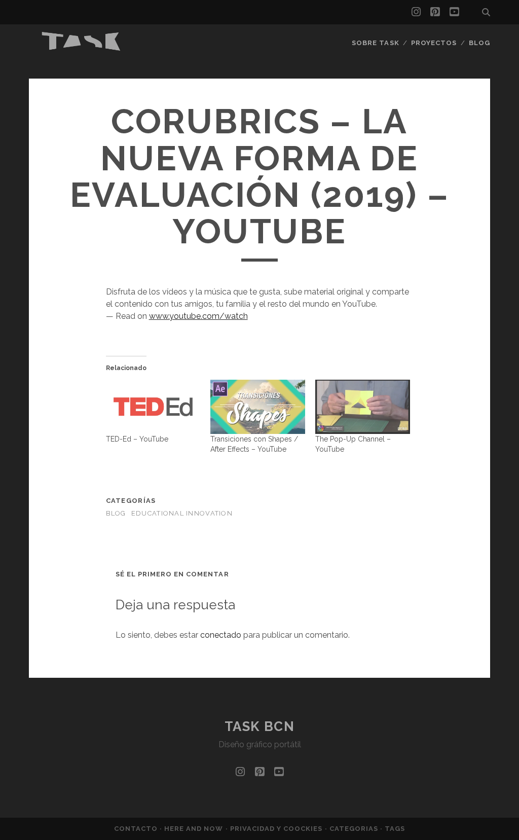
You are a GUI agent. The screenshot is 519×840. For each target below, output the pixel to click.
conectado (220, 635)
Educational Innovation (182, 513)
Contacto (137, 828)
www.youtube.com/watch (198, 316)
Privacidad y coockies (277, 828)
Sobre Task (375, 43)
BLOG (116, 513)
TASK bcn (259, 726)
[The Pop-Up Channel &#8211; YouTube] (362, 407)
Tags (395, 828)
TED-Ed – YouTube (137, 439)
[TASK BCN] (81, 48)
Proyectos (434, 43)
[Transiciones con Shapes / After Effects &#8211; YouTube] (257, 407)
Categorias (354, 828)
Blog (479, 43)
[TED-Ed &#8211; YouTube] (153, 407)
